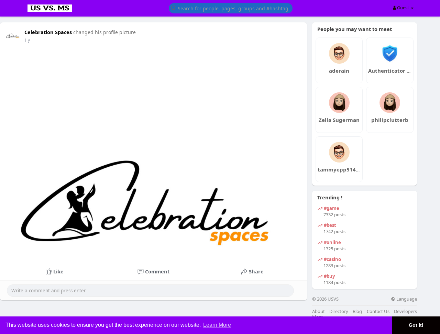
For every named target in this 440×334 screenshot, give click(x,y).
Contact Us (378, 311)
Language (406, 299)
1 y (27, 40)
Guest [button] (403, 7)
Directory (338, 311)
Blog (357, 311)
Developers (405, 311)
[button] (230, 7)
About (318, 311)
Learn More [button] (217, 325)
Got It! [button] (416, 325)
